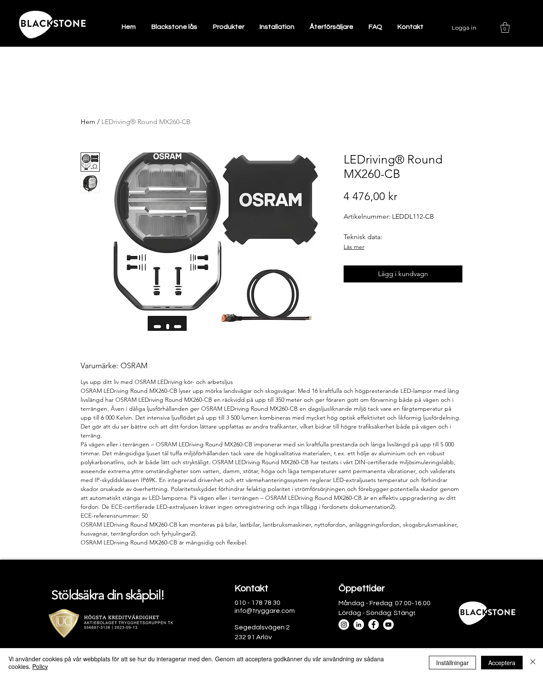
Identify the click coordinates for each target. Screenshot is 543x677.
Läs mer (354, 247)
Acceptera (501, 662)
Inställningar (452, 662)
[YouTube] (388, 624)
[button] (505, 27)
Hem (88, 122)
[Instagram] (344, 624)
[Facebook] (373, 624)
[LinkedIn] (358, 624)
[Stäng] (533, 662)
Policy (40, 666)
